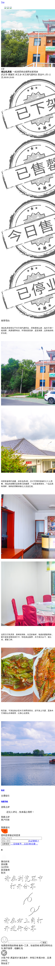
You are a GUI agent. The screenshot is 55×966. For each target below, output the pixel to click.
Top (2, 2)
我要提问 (5, 827)
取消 (3, 873)
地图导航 (4, 801)
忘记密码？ (34, 841)
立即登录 (5, 844)
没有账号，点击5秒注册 (24, 844)
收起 (3, 790)
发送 (44, 943)
